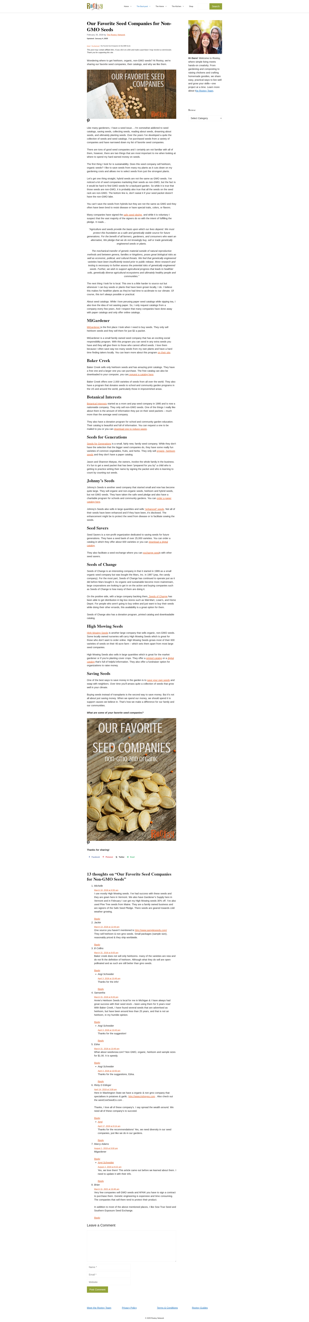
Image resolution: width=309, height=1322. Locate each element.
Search (216, 6)
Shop (191, 6)
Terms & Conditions (167, 1307)
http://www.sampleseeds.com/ (151, 930)
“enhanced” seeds (154, 509)
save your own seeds (158, 680)
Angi (100, 1121)
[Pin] (88, 122)
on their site (164, 352)
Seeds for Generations (99, 443)
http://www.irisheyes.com (141, 1096)
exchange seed (151, 552)
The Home (160, 6)
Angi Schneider (106, 1162)
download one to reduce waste (130, 429)
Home (126, 6)
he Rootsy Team (204, 90)
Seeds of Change (158, 596)
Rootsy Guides (200, 1307)
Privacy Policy (129, 1307)
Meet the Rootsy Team (99, 1307)
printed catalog (154, 658)
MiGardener (93, 327)
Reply (97, 919)
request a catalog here (141, 374)
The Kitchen (176, 6)
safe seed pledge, (133, 214)
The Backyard (142, 6)
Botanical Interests (97, 403)
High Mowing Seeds (97, 633)
